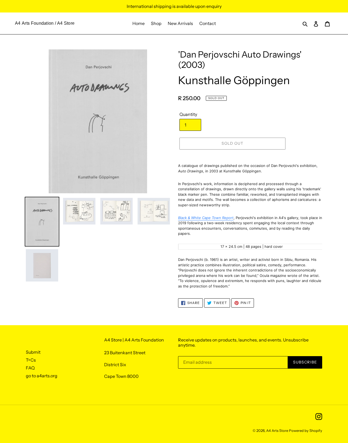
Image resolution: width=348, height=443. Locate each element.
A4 (18, 23)
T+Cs (31, 360)
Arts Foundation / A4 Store (48, 23)
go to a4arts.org (41, 375)
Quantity (188, 114)
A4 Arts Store (277, 430)
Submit (33, 352)
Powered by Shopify (305, 430)
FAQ (30, 368)
